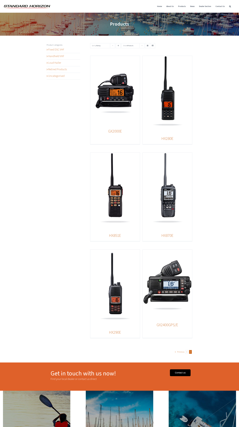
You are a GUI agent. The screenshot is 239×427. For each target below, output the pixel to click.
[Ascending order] (118, 45)
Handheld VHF (56, 56)
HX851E (115, 235)
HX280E (167, 138)
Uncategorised (56, 76)
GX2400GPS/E (167, 325)
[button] (230, 6)
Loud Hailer (54, 63)
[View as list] (152, 45)
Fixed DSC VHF (56, 50)
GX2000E (115, 131)
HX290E (115, 332)
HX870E (167, 235)
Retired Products (57, 69)
